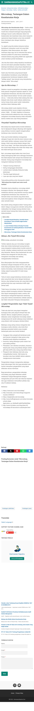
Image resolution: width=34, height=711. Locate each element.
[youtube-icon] (19, 685)
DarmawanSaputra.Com (18, 2)
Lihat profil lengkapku (17, 558)
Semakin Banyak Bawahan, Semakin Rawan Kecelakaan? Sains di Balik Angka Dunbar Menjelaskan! (16, 221)
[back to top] (30, 707)
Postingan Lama (26, 508)
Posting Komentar (6, 23)
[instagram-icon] (14, 685)
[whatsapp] (23, 451)
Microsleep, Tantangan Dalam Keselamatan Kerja (18, 232)
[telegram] (29, 451)
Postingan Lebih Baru (8, 508)
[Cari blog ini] (32, 2)
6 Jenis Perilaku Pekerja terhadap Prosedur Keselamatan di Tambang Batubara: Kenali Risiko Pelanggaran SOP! (18, 227)
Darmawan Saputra (17, 554)
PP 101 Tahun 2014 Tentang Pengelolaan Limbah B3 (15, 632)
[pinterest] (17, 451)
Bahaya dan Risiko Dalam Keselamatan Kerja (13, 619)
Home (12, 693)
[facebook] (4, 451)
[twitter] (11, 451)
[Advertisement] (17, 427)
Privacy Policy (19, 693)
